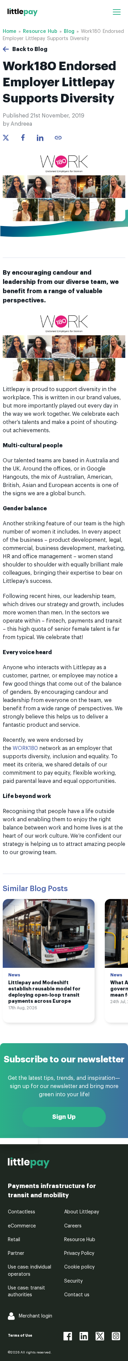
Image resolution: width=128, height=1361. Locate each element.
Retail (14, 1239)
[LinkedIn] (84, 1336)
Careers (73, 1226)
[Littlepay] (23, 12)
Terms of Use (20, 1335)
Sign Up (64, 1117)
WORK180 (25, 748)
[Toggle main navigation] (116, 12)
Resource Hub (40, 31)
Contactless (21, 1212)
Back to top (19, 1141)
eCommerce (22, 1226)
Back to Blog (29, 49)
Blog (69, 31)
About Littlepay (81, 1212)
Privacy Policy (79, 1253)
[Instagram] (116, 1336)
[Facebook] (67, 1336)
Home (9, 31)
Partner (16, 1253)
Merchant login (35, 1316)
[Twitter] (100, 1336)
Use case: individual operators (29, 1270)
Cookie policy (79, 1267)
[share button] (6, 138)
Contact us (76, 1295)
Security (73, 1281)
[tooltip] (58, 138)
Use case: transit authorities (26, 1291)
